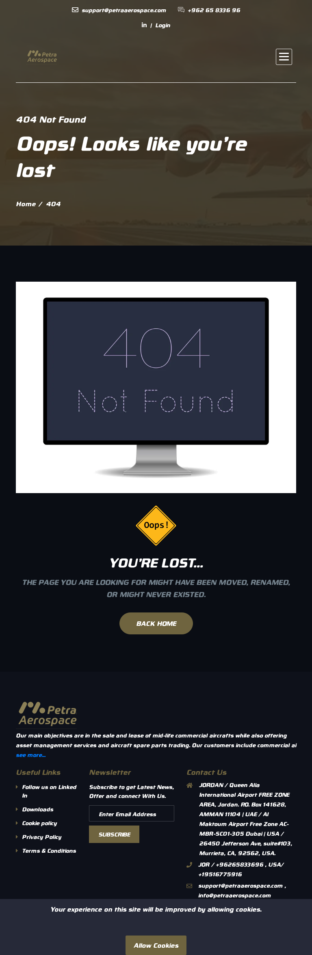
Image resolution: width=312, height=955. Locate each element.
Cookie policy (39, 822)
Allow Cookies (156, 945)
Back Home (156, 623)
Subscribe (114, 834)
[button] (284, 57)
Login (162, 25)
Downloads (37, 809)
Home (26, 203)
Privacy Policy (41, 836)
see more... (31, 754)
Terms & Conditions (49, 850)
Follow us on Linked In (49, 791)
